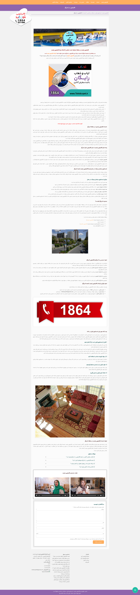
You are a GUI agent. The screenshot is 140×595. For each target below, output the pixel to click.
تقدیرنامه (62, 2)
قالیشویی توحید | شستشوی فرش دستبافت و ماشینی (69, 591)
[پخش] (72, 495)
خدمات (97, 2)
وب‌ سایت (70, 533)
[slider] (86, 495)
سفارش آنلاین (69, 2)
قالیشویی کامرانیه (83, 224)
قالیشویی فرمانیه (90, 220)
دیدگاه (70, 509)
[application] (88, 487)
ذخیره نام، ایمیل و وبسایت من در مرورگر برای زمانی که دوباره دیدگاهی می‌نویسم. (86, 539)
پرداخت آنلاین (55, 2)
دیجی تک (68, 593)
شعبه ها (92, 2)
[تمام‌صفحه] (103, 495)
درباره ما (76, 2)
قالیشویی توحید (104, 2)
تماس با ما (82, 2)
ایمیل (70, 528)
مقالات (87, 2)
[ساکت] (101, 495)
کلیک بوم (61, 593)
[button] (88, 487)
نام (70, 522)
